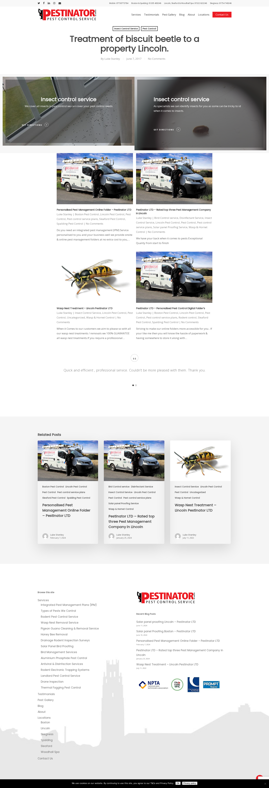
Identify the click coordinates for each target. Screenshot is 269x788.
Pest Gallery (46, 700)
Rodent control (188, 317)
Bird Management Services (59, 652)
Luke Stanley (112, 58)
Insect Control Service (126, 28)
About (42, 712)
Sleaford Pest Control (112, 219)
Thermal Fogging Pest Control (61, 687)
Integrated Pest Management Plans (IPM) (69, 605)
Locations (44, 718)
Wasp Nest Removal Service (59, 622)
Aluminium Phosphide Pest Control (64, 658)
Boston (45, 722)
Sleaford (46, 746)
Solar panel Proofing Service (170, 227)
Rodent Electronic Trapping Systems (65, 670)
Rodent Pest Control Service (59, 617)
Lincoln (45, 728)
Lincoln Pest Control (112, 214)
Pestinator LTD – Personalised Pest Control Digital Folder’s (170, 308)
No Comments (156, 58)
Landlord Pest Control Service (60, 676)
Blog (40, 706)
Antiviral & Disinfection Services (62, 664)
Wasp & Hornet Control (100, 317)
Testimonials (46, 694)
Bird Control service (166, 218)
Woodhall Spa (50, 752)
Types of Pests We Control (58, 611)
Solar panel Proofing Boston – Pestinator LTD (166, 631)
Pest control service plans (82, 219)
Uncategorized (76, 317)
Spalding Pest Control (70, 223)
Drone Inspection (52, 682)
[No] (265, 783)
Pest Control (149, 28)
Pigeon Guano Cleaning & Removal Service (70, 628)
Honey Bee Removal (54, 634)
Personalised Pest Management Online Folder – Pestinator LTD (94, 210)
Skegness (47, 734)
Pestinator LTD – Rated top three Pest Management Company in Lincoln (179, 652)
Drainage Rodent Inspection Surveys (65, 640)
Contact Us (45, 758)
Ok (178, 783)
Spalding (47, 740)
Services (43, 600)
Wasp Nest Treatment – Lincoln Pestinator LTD (84, 308)
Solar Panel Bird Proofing (57, 646)
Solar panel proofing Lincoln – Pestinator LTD (166, 622)
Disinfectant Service (191, 218)
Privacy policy (189, 783)
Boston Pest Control (87, 214)
